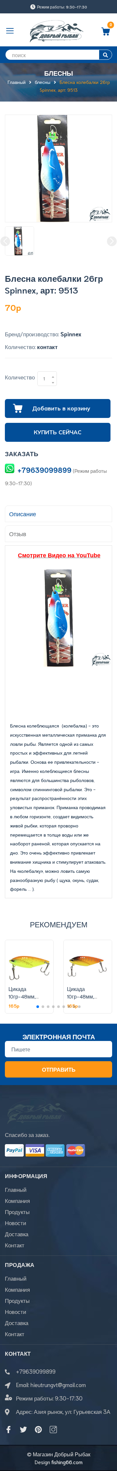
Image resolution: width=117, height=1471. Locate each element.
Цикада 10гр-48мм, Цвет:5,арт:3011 (85, 996)
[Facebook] (8, 1429)
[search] (105, 55)
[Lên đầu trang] (107, 1440)
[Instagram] (53, 1429)
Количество (20, 376)
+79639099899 (45, 469)
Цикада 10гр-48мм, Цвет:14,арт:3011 (27, 996)
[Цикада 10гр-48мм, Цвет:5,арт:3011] (88, 961)
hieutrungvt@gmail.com (58, 1384)
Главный (16, 1189)
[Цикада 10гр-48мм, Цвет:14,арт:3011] (29, 961)
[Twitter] (23, 1429)
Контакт (14, 1244)
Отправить (58, 1069)
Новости (15, 1222)
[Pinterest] (38, 1429)
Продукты (17, 1211)
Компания (17, 1200)
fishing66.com (67, 1461)
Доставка (16, 1233)
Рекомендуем (58, 924)
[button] (37, 1006)
